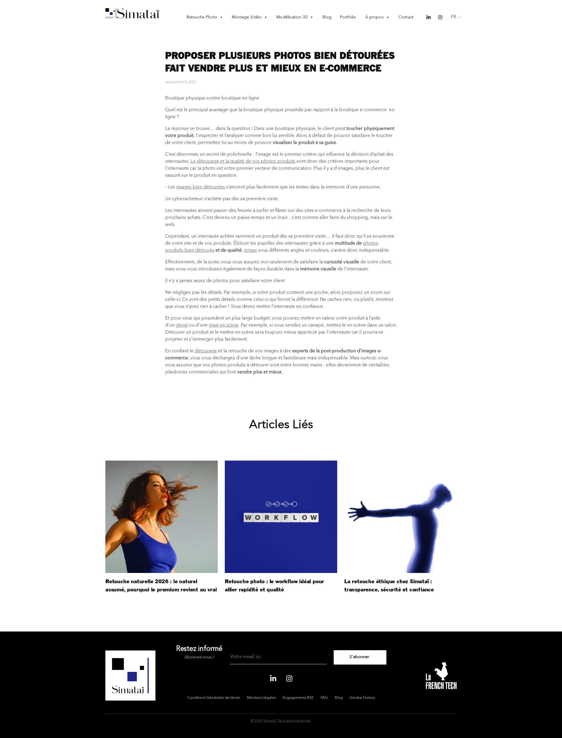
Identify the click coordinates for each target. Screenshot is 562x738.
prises (250, 250)
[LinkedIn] (273, 677)
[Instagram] (289, 677)
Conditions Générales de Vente (213, 698)
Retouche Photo (202, 17)
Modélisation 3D (292, 17)
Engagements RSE (298, 698)
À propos (374, 17)
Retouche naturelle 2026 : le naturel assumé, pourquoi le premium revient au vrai (161, 585)
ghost (182, 325)
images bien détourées (200, 187)
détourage (206, 351)
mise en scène (224, 325)
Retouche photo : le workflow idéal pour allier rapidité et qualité (274, 585)
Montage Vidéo (247, 17)
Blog (327, 17)
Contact (405, 17)
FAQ (324, 698)
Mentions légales (261, 698)
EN (454, 25)
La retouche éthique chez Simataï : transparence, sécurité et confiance (389, 585)
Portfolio (348, 17)
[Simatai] (132, 13)
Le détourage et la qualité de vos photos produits (243, 161)
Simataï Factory (362, 698)
